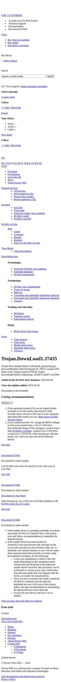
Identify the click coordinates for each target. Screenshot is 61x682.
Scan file (18, 207)
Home (11, 626)
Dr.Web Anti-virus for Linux (15, 504)
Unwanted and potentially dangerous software (36, 295)
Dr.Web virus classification (27, 286)
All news (18, 350)
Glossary (18, 301)
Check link (19, 210)
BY (37, 163)
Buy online (13, 42)
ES (15, 163)
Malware (18, 292)
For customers (14, 635)
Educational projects (24, 319)
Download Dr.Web (17, 29)
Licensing (18, 234)
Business (12, 629)
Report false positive (24, 196)
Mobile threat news (23, 345)
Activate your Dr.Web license (23, 20)
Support (11, 632)
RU (3, 163)
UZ (33, 163)
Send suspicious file (23, 193)
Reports (17, 237)
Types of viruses (22, 289)
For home (12, 171)
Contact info (14, 643)
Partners (11, 638)
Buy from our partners (18, 40)
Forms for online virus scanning (29, 213)
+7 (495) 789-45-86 (11, 107)
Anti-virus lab (14, 177)
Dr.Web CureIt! (21, 216)
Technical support (17, 23)
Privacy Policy (8, 679)
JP (25, 163)
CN (7, 163)
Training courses (22, 316)
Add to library (10, 60)
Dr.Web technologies (24, 274)
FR (19, 163)
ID (40, 163)
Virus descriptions (22, 251)
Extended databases (23, 271)
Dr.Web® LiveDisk (22, 431)
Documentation (16, 26)
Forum (4, 113)
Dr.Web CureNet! (22, 219)
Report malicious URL (25, 199)
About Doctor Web (17, 182)
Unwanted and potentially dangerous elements (36, 298)
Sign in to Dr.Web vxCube (27, 243)
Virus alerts (19, 342)
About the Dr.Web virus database (30, 269)
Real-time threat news (24, 348)
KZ (29, 163)
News (10, 180)
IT (22, 163)
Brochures (19, 313)
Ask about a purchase (18, 45)
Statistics (18, 240)
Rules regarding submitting (34, 86)
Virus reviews (20, 339)
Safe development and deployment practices (23, 676)
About (17, 231)
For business (14, 174)
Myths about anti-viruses (26, 331)
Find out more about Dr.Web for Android (21, 601)
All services (19, 191)
